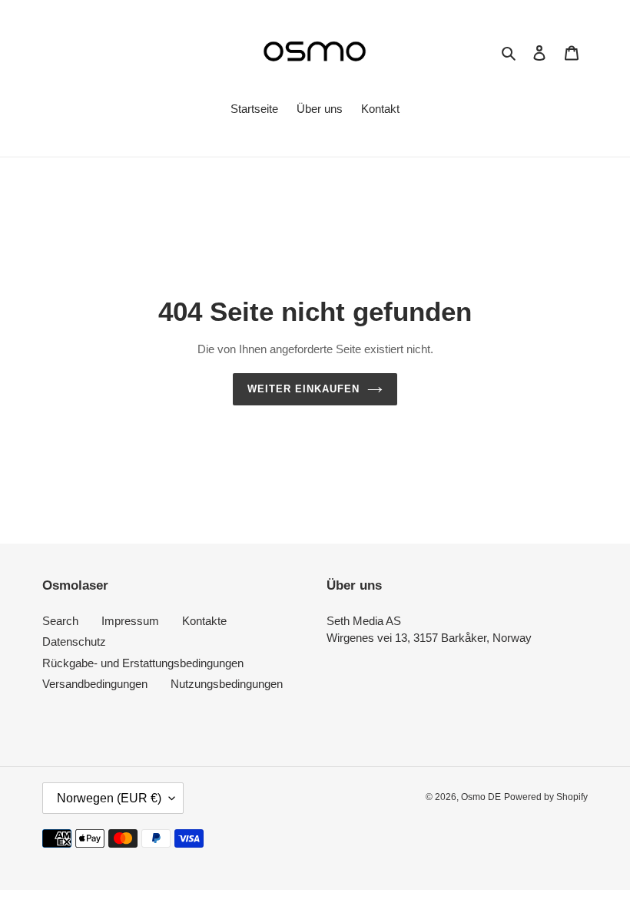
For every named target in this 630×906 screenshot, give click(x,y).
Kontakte (204, 620)
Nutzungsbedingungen (227, 683)
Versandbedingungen (95, 683)
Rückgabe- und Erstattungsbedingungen (143, 663)
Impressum (130, 620)
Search (60, 620)
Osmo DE (481, 797)
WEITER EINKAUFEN (303, 389)
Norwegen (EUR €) (109, 798)
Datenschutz (74, 641)
